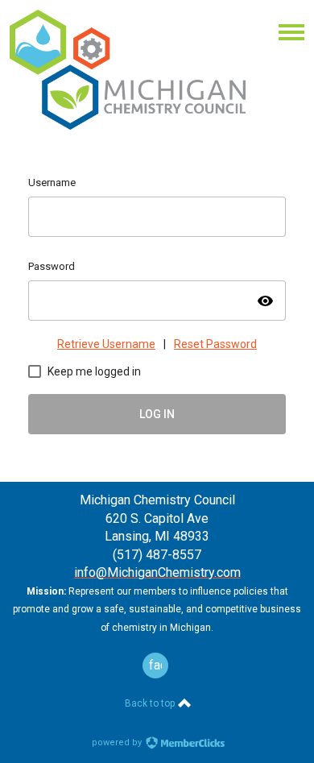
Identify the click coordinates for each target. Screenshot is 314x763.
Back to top (151, 703)
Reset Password (215, 344)
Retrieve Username (106, 344)
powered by (118, 742)
